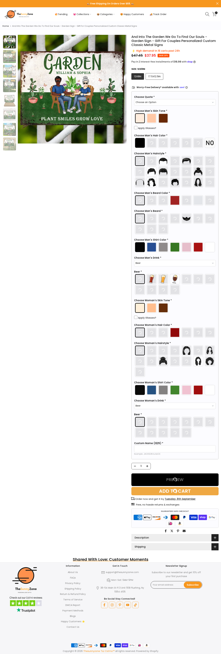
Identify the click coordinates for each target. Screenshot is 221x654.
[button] (175, 97)
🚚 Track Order (158, 14)
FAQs (73, 577)
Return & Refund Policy (73, 594)
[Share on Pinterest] (178, 530)
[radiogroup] (175, 118)
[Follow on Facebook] (104, 605)
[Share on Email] (184, 530)
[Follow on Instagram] (112, 605)
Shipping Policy (73, 588)
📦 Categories (105, 14)
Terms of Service (73, 599)
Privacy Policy (72, 583)
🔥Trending (61, 14)
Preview (175, 479)
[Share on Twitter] (171, 530)
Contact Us (72, 627)
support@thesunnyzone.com (122, 572)
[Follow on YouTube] (127, 605)
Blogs (73, 616)
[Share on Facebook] (165, 530)
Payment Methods (72, 610)
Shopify (154, 651)
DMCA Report (72, 605)
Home (5, 26)
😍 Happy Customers (132, 14)
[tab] (9, 41)
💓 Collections (81, 14)
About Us (73, 572)
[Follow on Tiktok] (135, 605)
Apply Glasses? (146, 128)
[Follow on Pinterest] (120, 605)
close (3, 3)
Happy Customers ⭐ (73, 621)
